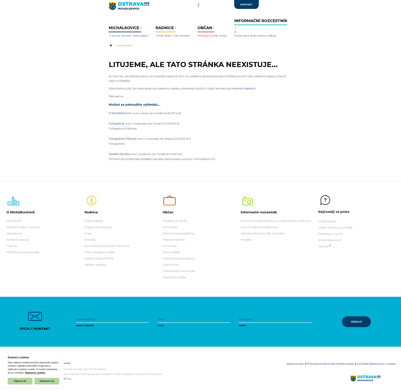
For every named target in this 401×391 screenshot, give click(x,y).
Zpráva (242, 325)
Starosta (90, 239)
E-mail (160, 325)
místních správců (244, 88)
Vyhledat (363, 363)
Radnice (91, 212)
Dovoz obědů (171, 252)
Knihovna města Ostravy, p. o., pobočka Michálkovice (276, 220)
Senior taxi (170, 245)
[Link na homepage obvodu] (373, 382)
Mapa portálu (295, 363)
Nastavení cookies (383, 363)
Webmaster (346, 363)
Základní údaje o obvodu (23, 227)
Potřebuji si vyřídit (175, 220)
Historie (11, 245)
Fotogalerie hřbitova (122, 138)
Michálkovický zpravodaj (22, 252)
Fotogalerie (116, 123)
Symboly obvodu (17, 239)
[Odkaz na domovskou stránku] (110, 45)
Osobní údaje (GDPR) (99, 258)
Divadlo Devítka (119, 154)
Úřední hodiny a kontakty (335, 227)
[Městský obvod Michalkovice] (139, 7)
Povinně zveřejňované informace (106, 245)
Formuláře (170, 227)
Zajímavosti (14, 233)
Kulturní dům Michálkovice (259, 227)
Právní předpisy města (99, 252)
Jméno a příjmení (85, 325)
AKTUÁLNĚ (13, 220)
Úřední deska (93, 220)
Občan (168, 212)
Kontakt (330, 363)
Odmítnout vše (47, 381)
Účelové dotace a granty (179, 258)
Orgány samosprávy (98, 227)
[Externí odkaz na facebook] (198, 5)
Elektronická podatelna (178, 233)
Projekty (246, 239)
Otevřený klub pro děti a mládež (262, 233)
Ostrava (323, 246)
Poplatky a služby (174, 277)
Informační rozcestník (259, 212)
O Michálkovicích (120, 113)
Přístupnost (315, 363)
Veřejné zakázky (95, 264)
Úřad (87, 233)
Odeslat (356, 321)
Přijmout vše (20, 381)
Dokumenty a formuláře (179, 271)
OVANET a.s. (64, 378)
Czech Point (171, 264)
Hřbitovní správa (174, 239)
